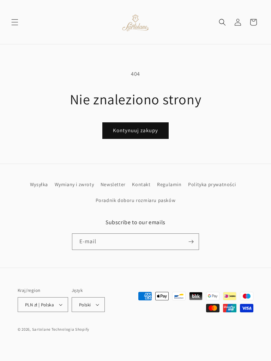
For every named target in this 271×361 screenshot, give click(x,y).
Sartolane (41, 329)
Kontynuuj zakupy (135, 130)
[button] (15, 22)
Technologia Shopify (70, 329)
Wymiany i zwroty (74, 184)
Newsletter (113, 184)
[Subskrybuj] (191, 241)
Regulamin (169, 184)
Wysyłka (39, 184)
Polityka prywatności (212, 184)
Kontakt (141, 184)
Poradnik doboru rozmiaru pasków (136, 200)
